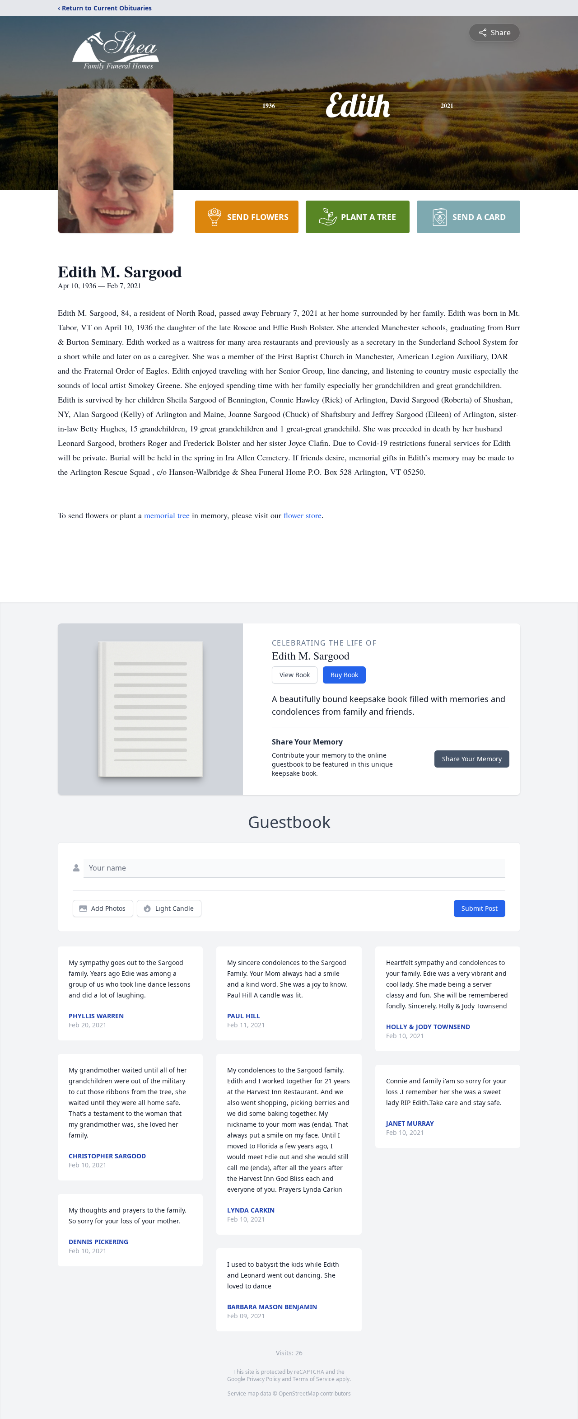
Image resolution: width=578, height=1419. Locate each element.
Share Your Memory (472, 758)
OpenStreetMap (299, 1393)
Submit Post (479, 908)
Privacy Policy (263, 1379)
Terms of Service (314, 1379)
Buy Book (344, 674)
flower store (303, 515)
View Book (295, 674)
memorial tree (167, 515)
